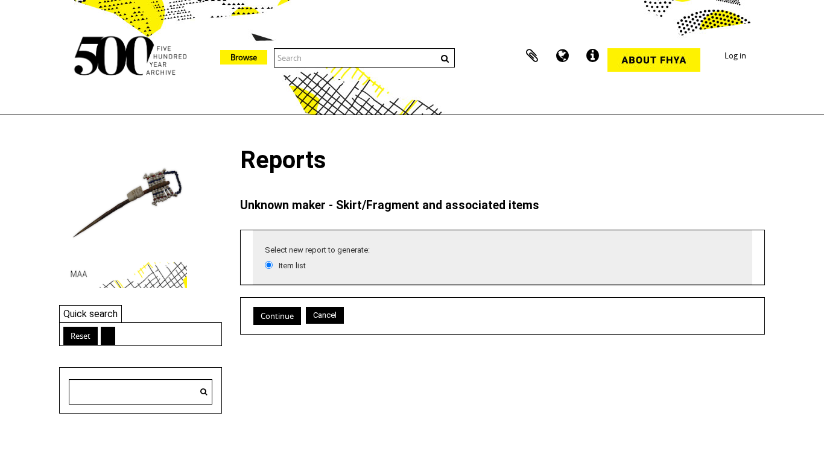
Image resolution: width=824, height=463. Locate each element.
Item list (292, 265)
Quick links (592, 56)
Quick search (90, 314)
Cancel (325, 315)
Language (562, 56)
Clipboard (532, 56)
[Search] (204, 392)
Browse (243, 57)
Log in (735, 55)
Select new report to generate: (317, 249)
